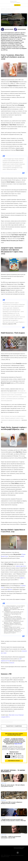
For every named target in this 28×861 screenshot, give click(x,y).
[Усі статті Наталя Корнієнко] (15, 29)
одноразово (18, 753)
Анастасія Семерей (9, 29)
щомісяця (10, 753)
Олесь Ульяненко (21, 720)
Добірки (3, 720)
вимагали (9, 589)
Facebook (12, 662)
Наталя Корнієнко (22, 29)
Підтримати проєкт (14, 760)
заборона (8, 720)
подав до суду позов (20, 566)
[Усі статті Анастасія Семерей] (2, 29)
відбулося (22, 577)
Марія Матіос (13, 720)
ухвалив (22, 556)
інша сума (20, 756)
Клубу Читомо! (18, 743)
